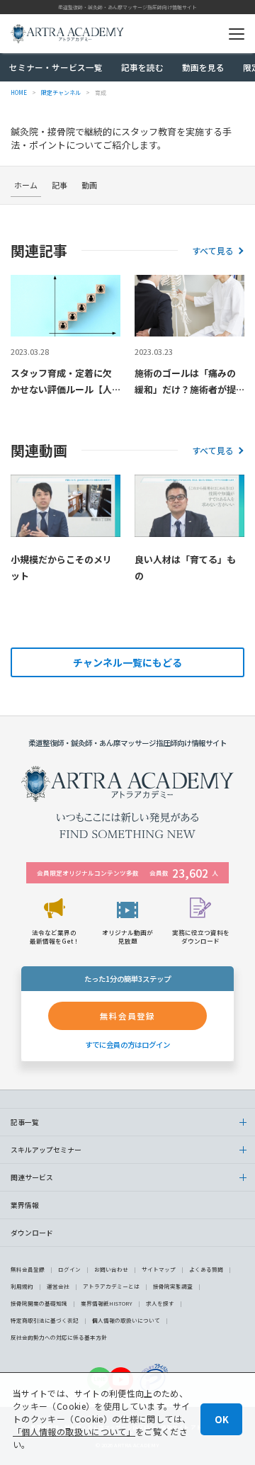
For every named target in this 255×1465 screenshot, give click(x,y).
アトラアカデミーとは (111, 1286)
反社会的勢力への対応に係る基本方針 (59, 1337)
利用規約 (22, 1286)
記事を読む (142, 67)
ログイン (69, 1269)
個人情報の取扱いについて (126, 1320)
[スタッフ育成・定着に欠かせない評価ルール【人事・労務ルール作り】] (65, 305)
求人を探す (160, 1303)
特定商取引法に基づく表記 (45, 1320)
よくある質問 (206, 1269)
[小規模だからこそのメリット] (65, 505)
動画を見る (203, 67)
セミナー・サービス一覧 (56, 67)
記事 (59, 185)
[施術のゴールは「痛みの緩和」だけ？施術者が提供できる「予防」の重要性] (189, 305)
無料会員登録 (28, 1269)
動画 (89, 185)
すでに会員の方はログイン (127, 1044)
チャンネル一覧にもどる (127, 662)
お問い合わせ (111, 1269)
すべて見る (213, 250)
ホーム (26, 185)
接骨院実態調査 (173, 1286)
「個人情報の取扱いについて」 (74, 1431)
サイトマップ (159, 1269)
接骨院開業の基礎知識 (39, 1303)
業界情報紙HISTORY (106, 1303)
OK (222, 1419)
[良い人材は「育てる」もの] (189, 505)
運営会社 (58, 1286)
